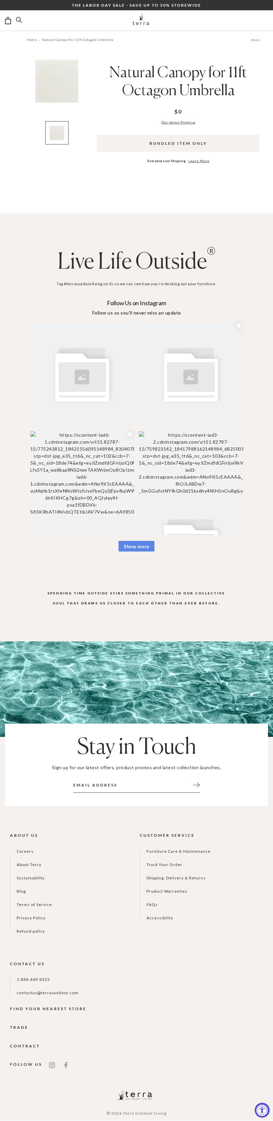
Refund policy (31, 931)
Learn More (198, 161)
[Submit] (196, 784)
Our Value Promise (178, 122)
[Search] (19, 20)
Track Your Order (164, 864)
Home (32, 40)
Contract (25, 1045)
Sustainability (31, 877)
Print (255, 40)
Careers (25, 851)
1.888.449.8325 (33, 979)
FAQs (152, 904)
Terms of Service (34, 904)
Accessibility (159, 917)
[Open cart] (8, 20)
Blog (21, 891)
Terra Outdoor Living (144, 1113)
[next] (101, 90)
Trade (19, 1027)
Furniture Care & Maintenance (178, 851)
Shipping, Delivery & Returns (176, 877)
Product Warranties (166, 891)
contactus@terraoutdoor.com (48, 992)
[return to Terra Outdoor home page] (141, 21)
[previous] (12, 90)
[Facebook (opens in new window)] (66, 1064)
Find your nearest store (48, 1008)
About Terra (29, 864)
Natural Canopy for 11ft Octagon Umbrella (77, 40)
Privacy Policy (31, 917)
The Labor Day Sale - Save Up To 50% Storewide (136, 5)
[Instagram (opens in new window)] (52, 1064)
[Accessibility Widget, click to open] (262, 1110)
